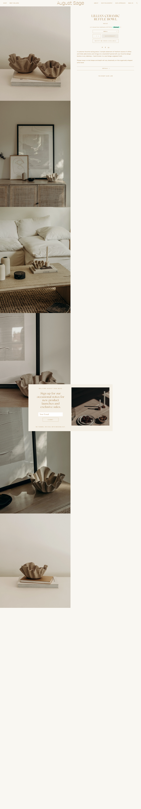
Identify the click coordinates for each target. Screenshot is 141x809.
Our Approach (120, 3)
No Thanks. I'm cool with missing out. (50, 427)
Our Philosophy (107, 3)
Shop (5, 3)
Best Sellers (14, 3)
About (96, 3)
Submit (50, 419)
